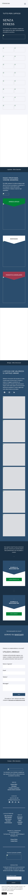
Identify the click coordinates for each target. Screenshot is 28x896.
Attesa (19, 820)
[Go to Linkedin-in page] (14, 392)
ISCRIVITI (13, 882)
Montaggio (14, 786)
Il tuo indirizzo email (11, 875)
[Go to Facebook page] (5, 392)
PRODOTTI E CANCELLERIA (14, 275)
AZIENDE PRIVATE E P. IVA (14, 579)
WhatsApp (19, 635)
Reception (8, 820)
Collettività (19, 822)
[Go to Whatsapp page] (16, 802)
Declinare (11, 893)
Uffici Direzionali (8, 815)
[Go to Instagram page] (10, 392)
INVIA (19, 694)
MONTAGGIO (14, 238)
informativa (22, 870)
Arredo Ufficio (14, 784)
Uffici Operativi (8, 817)
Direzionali (19, 817)
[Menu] (25, 3)
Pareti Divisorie (8, 822)
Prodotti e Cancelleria (14, 787)
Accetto (4, 893)
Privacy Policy (14, 839)
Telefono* (5, 677)
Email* (4, 670)
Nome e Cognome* (7, 664)
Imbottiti (20, 824)
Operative (19, 818)
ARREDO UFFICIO (14, 201)
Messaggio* (6, 683)
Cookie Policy (14, 841)
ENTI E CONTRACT (14, 613)
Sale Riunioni (8, 819)
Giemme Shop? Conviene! (14, 789)
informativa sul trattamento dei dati (16, 700)
